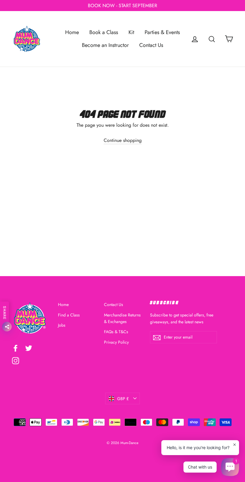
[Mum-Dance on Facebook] (15, 348)
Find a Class (69, 315)
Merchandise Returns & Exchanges (122, 318)
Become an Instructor (105, 45)
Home (72, 32)
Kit (131, 32)
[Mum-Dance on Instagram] (15, 360)
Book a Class (103, 32)
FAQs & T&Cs (116, 332)
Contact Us (151, 45)
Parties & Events (162, 32)
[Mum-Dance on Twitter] (28, 348)
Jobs (61, 325)
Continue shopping (123, 140)
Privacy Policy (116, 342)
